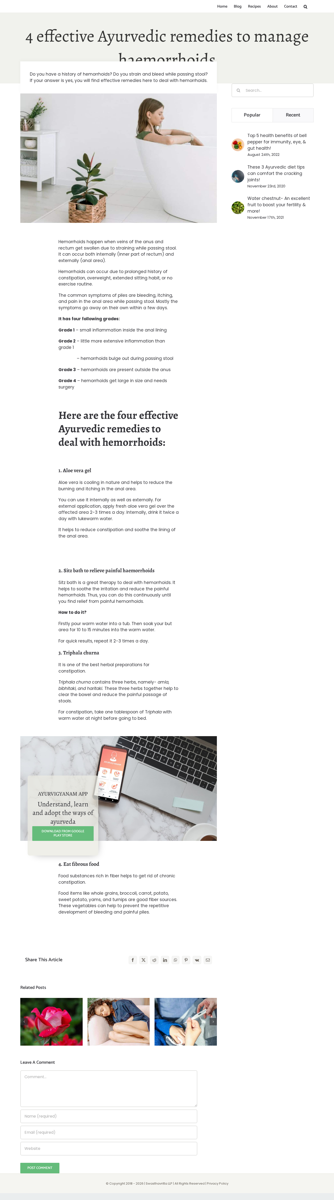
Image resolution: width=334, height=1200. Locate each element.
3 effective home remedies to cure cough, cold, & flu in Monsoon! (185, 1010)
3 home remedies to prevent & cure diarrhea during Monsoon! (118, 1010)
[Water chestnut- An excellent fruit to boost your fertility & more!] (238, 204)
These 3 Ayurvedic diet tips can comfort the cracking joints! (276, 173)
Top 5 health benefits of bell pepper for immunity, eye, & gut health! (277, 142)
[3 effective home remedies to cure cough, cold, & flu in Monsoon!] (186, 1022)
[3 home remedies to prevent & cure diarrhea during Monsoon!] (119, 1022)
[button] (305, 6)
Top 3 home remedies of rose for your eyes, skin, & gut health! (51, 1010)
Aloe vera (68, 482)
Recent (293, 115)
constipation (71, 278)
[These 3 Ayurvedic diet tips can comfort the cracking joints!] (238, 173)
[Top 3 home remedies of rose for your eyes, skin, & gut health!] (51, 1022)
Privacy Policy (217, 1183)
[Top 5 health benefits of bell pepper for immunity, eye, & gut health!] (238, 142)
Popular (252, 115)
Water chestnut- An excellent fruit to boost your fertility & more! (278, 204)
